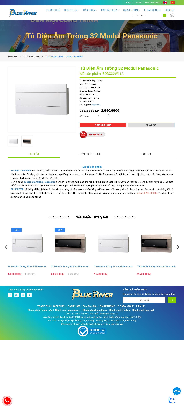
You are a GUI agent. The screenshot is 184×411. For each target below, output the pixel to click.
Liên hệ (138, 3)
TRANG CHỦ (53, 10)
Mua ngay (151, 125)
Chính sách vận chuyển (67, 310)
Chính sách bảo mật (143, 310)
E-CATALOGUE (152, 10)
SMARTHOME (131, 10)
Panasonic (96, 105)
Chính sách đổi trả (119, 310)
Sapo (120, 324)
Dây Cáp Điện (109, 10)
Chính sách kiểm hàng (95, 310)
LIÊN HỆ (169, 10)
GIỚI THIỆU (71, 10)
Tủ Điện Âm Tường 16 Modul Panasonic (27, 266)
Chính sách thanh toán (40, 310)
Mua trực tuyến (152, 3)
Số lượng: (85, 116)
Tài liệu (127, 3)
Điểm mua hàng (103, 125)
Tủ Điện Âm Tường (32, 57)
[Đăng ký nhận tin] (172, 300)
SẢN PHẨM (89, 10)
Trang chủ (13, 57)
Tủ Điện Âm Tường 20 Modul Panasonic (113, 266)
